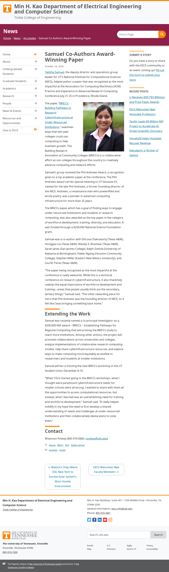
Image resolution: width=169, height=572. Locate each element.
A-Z (108, 545)
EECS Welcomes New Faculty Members (106, 469)
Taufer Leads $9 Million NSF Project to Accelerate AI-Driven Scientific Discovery (146, 126)
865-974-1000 (10, 552)
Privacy (150, 545)
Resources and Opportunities (12, 120)
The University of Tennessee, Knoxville (6, 12)
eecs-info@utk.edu (121, 508)
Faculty (62, 450)
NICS (67, 445)
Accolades (53, 450)
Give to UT (131, 549)
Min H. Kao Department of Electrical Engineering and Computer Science (77, 9)
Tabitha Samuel (54, 72)
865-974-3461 (103, 513)
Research (8, 96)
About (6, 61)
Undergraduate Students (12, 71)
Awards (52, 445)
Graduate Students (14, 81)
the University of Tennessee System (45, 564)
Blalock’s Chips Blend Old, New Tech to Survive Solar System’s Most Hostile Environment (62, 476)
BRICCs (60, 445)
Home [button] (6, 54)
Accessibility (152, 549)
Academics (9, 88)
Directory (111, 549)
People (7, 103)
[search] (141, 34)
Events (90, 545)
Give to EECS (10, 130)
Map (89, 549)
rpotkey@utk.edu (96, 438)
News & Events (12, 111)
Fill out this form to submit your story (146, 75)
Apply (129, 545)
